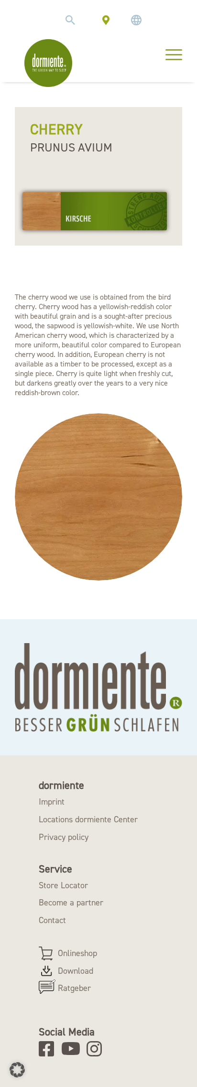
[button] (17, 1070)
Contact (52, 920)
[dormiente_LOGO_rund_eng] (48, 63)
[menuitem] (70, 20)
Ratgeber (74, 988)
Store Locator (63, 885)
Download (75, 971)
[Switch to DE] (136, 20)
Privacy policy (63, 837)
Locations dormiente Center (88, 819)
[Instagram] (97, 1048)
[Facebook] (49, 1048)
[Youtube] (72, 1048)
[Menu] (169, 53)
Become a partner (71, 902)
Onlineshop (77, 953)
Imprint (52, 801)
